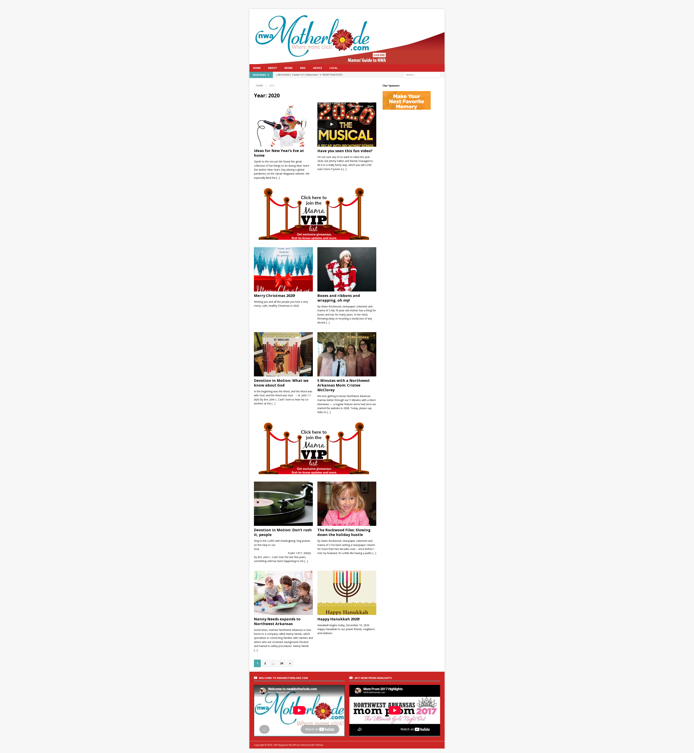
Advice (317, 68)
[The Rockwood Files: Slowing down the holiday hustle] (346, 504)
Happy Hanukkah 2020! (338, 619)
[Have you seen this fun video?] (346, 124)
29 (281, 663)
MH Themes (317, 744)
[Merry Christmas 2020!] (283, 269)
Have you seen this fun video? (344, 150)
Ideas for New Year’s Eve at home (279, 153)
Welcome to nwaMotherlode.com (283, 678)
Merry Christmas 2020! (274, 295)
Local (333, 68)
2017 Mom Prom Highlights (373, 678)
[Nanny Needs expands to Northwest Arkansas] (283, 593)
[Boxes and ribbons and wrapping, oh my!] (346, 269)
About (272, 68)
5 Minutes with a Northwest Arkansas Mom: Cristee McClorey (343, 385)
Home (257, 68)
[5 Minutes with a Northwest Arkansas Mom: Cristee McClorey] (346, 354)
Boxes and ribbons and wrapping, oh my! (338, 298)
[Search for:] (422, 74)
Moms (288, 68)
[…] (278, 177)
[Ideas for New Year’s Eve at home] (283, 124)
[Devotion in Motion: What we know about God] (283, 354)
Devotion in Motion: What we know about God (281, 383)
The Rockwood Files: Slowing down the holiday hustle (343, 532)
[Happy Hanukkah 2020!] (346, 593)
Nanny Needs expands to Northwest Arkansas (277, 621)
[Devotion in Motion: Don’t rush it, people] (283, 504)
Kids (303, 68)
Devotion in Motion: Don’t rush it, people (283, 532)
